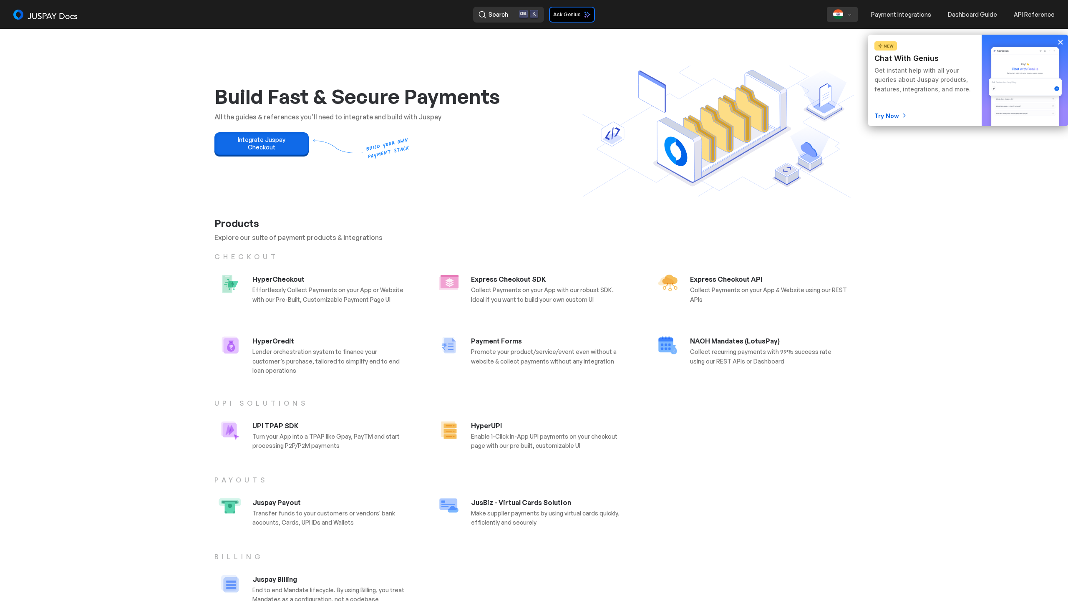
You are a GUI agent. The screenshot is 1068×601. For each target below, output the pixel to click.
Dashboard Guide (972, 14)
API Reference (1034, 14)
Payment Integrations (901, 14)
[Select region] (842, 14)
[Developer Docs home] (45, 14)
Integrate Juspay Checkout (261, 143)
